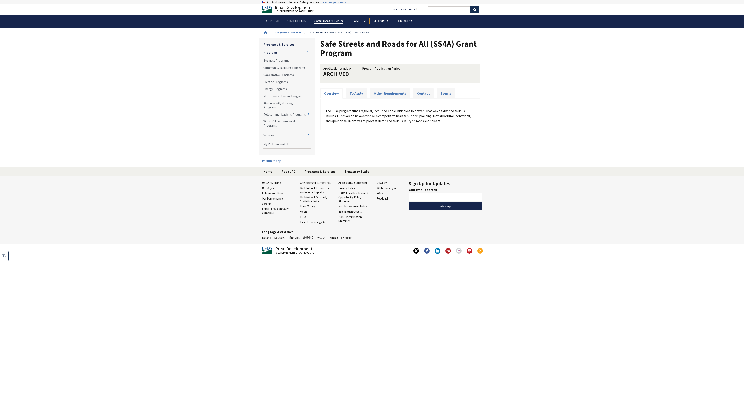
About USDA (408, 9)
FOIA (303, 217)
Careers (266, 204)
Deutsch (279, 238)
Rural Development (294, 9)
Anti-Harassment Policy (352, 206)
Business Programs (276, 60)
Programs (271, 52)
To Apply (356, 93)
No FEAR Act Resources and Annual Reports (314, 190)
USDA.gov (268, 188)
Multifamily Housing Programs (284, 96)
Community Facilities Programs (285, 67)
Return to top (271, 161)
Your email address (423, 190)
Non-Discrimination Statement (350, 219)
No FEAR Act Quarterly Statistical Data (313, 199)
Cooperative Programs (279, 75)
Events (446, 93)
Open (303, 211)
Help (420, 9)
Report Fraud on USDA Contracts (275, 211)
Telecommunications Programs (285, 114)
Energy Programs (275, 89)
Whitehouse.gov (386, 188)
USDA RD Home (271, 183)
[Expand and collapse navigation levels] (308, 51)
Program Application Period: (381, 68)
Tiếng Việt (293, 238)
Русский (346, 238)
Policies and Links (272, 193)
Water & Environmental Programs (279, 123)
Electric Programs (276, 82)
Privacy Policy (346, 188)
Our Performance (272, 198)
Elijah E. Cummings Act (313, 222)
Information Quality (350, 211)
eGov (380, 193)
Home (395, 9)
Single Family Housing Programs (278, 105)
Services (269, 135)
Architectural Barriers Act (315, 183)
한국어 (321, 238)
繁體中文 (308, 238)
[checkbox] (4, 256)
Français (333, 238)
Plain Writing (307, 206)
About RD (288, 172)
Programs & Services (288, 32)
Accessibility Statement (352, 183)
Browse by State (357, 172)
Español (266, 238)
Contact (423, 93)
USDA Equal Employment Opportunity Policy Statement (353, 197)
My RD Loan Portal (276, 144)
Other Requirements (390, 93)
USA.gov (382, 183)
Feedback (382, 198)
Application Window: (337, 68)
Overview (331, 93)
